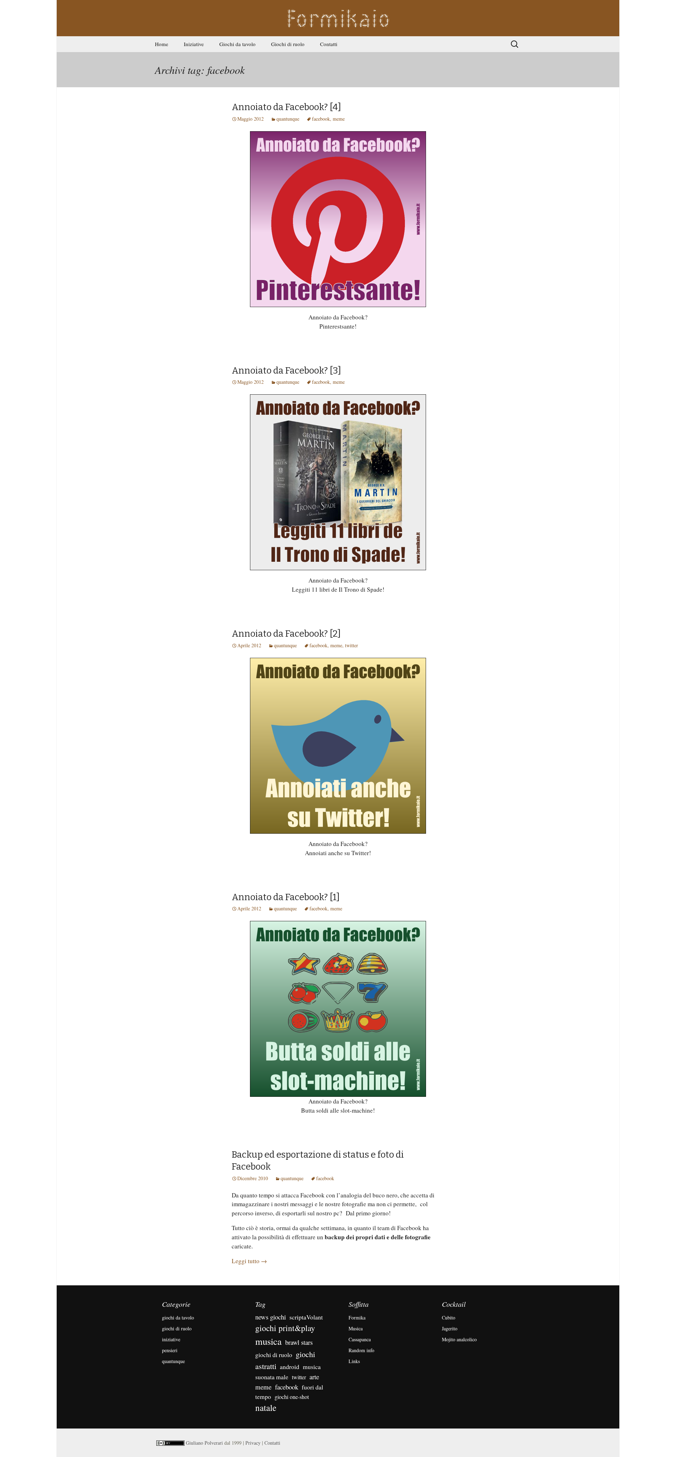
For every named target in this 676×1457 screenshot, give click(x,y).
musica (268, 1341)
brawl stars (299, 1342)
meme (339, 118)
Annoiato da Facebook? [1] (286, 897)
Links (354, 1361)
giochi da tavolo (178, 1317)
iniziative (171, 1339)
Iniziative (194, 43)
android (289, 1366)
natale (265, 1407)
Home (161, 43)
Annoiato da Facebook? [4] (286, 107)
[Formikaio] (338, 18)
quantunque (287, 118)
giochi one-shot (292, 1396)
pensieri (169, 1350)
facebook (321, 118)
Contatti (328, 43)
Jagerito (449, 1328)
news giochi (270, 1316)
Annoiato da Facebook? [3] (286, 370)
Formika (357, 1317)
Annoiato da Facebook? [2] (286, 633)
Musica (356, 1328)
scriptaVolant (306, 1317)
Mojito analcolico (459, 1339)
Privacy (253, 1442)
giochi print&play (285, 1328)
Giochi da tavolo (237, 43)
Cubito (448, 1317)
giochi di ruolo (177, 1328)
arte (314, 1376)
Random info (361, 1350)
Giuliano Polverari (204, 1442)
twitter (351, 645)
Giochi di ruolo (288, 43)
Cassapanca (360, 1339)
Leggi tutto (249, 1261)
